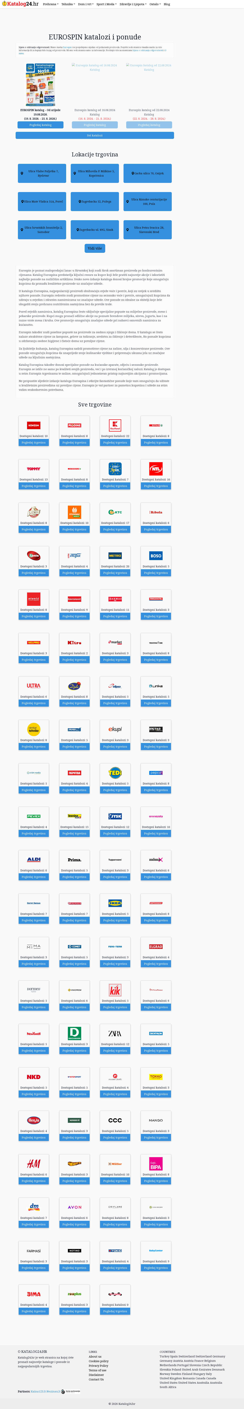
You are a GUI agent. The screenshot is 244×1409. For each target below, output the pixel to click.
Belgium (210, 1361)
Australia (203, 1382)
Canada (200, 1378)
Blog (167, 4)
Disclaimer (96, 1375)
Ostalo (154, 4)
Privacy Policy (98, 1365)
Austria (178, 1361)
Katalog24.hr (127, 1404)
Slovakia (165, 1369)
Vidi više (95, 248)
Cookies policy (98, 1361)
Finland (187, 1374)
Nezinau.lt (53, 1391)
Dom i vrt (85, 4)
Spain (174, 1356)
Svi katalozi (95, 135)
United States (168, 1382)
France (199, 1361)
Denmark (218, 1369)
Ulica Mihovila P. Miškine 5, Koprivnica (96, 173)
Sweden (176, 1374)
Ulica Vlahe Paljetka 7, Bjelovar (43, 173)
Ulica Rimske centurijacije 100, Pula (149, 202)
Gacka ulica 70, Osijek (149, 173)
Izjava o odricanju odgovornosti (148, 50)
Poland (176, 1369)
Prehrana (49, 4)
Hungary (199, 1374)
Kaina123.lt (38, 1391)
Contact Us (96, 1379)
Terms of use (97, 1370)
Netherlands (168, 1365)
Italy (209, 1374)
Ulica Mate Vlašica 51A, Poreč (43, 201)
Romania (189, 1378)
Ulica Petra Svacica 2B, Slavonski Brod (149, 230)
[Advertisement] (95, 22)
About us (95, 1356)
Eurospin (67, 47)
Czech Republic (212, 1365)
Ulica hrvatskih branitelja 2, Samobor (44, 230)
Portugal (183, 1365)
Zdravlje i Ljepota (132, 4)
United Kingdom (171, 1378)
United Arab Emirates (196, 1369)
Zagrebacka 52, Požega (96, 201)
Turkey (164, 1356)
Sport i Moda (105, 4)
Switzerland (187, 1356)
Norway (165, 1374)
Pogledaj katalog (40, 125)
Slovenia (195, 1365)
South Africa (168, 1387)
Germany (219, 1356)
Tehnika (67, 4)
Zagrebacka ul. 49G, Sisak (96, 229)
